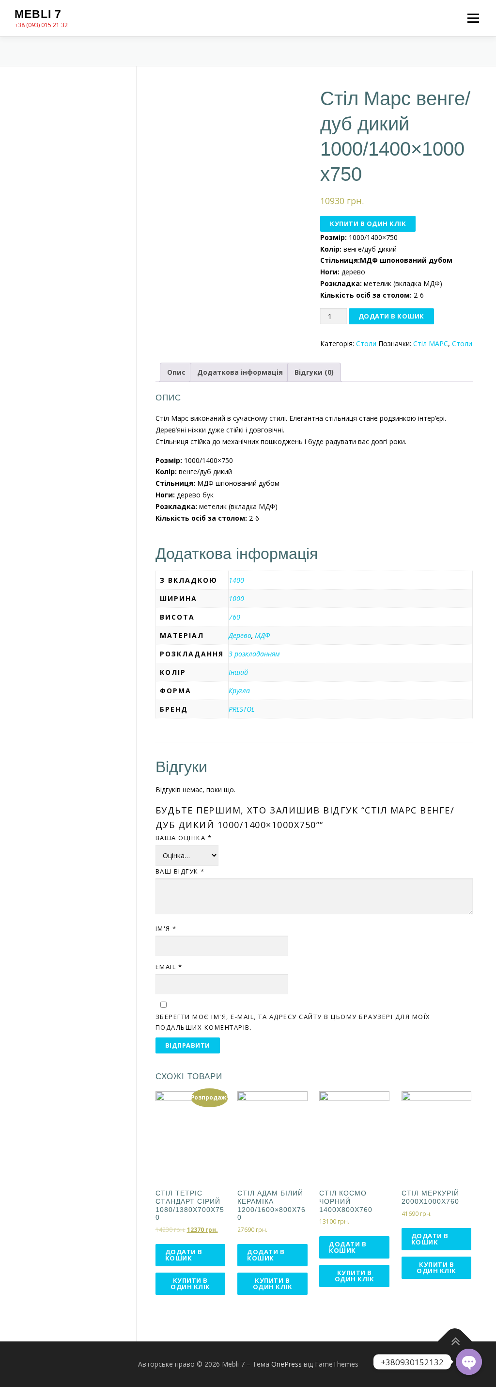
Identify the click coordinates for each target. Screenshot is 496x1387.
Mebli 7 (38, 14)
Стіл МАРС (430, 343)
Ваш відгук (180, 871)
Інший (238, 672)
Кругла (239, 690)
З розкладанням (254, 653)
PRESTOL (242, 709)
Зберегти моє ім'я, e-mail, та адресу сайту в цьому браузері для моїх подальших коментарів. (293, 1022)
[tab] (176, 372)
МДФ (262, 635)
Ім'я (166, 928)
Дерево (240, 635)
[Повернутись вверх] (455, 1341)
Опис (176, 372)
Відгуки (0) (314, 372)
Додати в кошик (391, 316)
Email (169, 966)
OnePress (286, 1364)
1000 (236, 598)
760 (234, 617)
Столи (366, 343)
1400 (236, 580)
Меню (473, 18)
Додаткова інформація (240, 372)
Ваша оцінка (183, 837)
